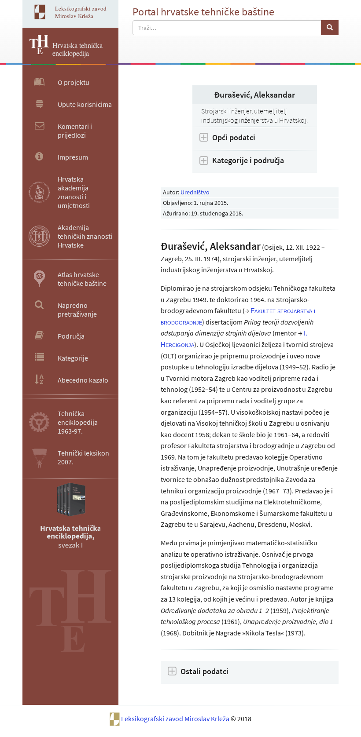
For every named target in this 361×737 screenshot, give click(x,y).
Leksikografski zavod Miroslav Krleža (176, 718)
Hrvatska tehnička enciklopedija (77, 49)
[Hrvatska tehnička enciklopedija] (35, 51)
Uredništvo (195, 192)
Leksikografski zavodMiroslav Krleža (81, 12)
